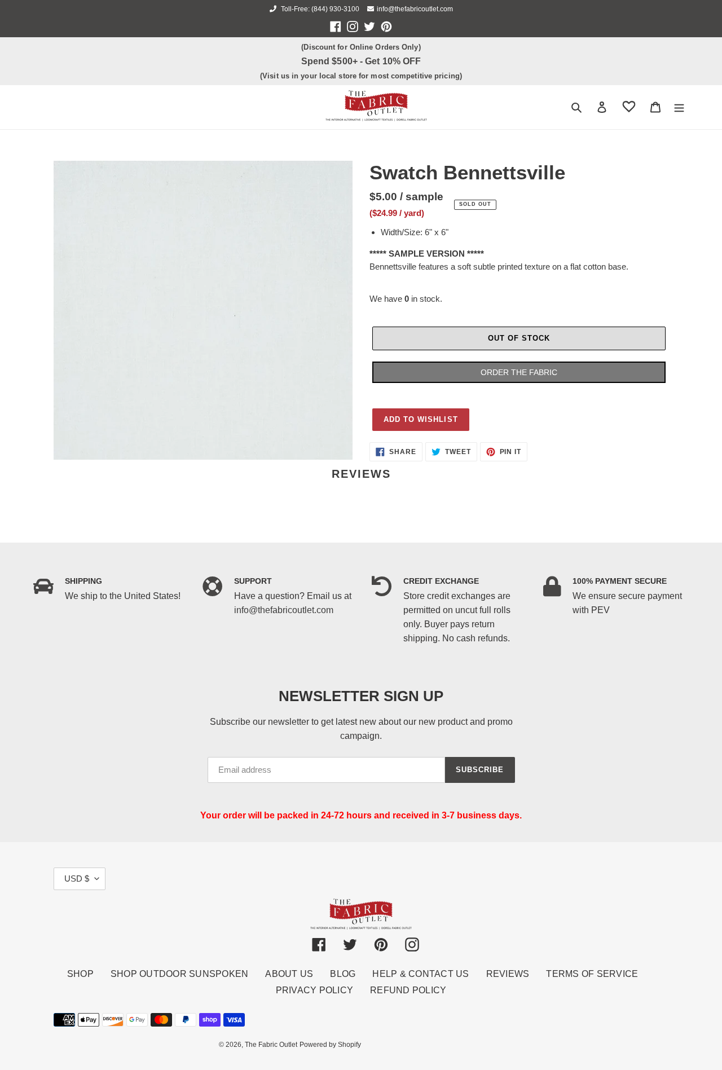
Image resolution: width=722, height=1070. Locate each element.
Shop (80, 974)
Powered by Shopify (330, 1045)
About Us (289, 974)
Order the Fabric (519, 372)
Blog (342, 974)
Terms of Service (592, 974)
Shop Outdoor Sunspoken (180, 974)
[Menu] (679, 107)
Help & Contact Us (420, 974)
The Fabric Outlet (271, 1045)
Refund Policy (408, 990)
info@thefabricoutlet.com (415, 9)
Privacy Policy (315, 990)
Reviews (508, 974)
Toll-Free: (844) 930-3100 (319, 9)
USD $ (76, 878)
